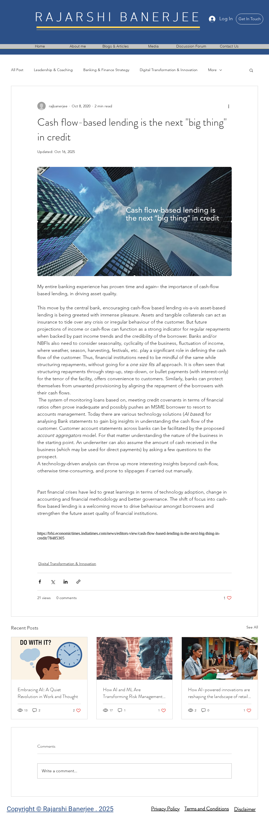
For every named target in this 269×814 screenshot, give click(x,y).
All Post (17, 69)
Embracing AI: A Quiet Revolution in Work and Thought (48, 693)
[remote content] (134, 536)
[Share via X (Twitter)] (52, 581)
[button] (251, 70)
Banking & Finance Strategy (106, 69)
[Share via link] (78, 581)
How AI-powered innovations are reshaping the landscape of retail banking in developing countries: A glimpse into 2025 (219, 693)
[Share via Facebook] (39, 581)
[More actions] (228, 106)
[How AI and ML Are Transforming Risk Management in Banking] (135, 658)
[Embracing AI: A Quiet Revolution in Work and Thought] (49, 658)
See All (252, 627)
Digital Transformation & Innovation (169, 69)
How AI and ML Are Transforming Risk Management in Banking (133, 693)
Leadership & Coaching (53, 69)
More (212, 69)
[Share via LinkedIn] (65, 581)
